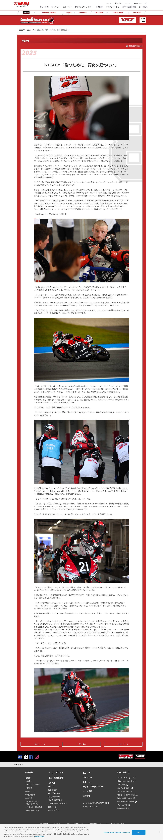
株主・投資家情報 (129, 7)
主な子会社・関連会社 (33, 807)
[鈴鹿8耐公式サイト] (126, 756)
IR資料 (50, 786)
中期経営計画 (30, 795)
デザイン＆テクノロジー (93, 787)
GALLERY (83, 12)
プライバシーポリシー (74, 824)
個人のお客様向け (124, 788)
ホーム (109, 3)
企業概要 (28, 788)
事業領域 (28, 798)
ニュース (128, 3)
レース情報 (143, 7)
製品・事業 (44, 7)
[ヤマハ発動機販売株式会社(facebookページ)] (31, 757)
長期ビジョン (30, 791)
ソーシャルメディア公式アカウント (96, 803)
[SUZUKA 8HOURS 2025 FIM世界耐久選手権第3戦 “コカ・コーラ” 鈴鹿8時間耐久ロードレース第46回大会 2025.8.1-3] (37, 20)
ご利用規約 (43, 824)
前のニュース (39, 744)
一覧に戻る (81, 744)
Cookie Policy (39, 836)
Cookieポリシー (94, 824)
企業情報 (99, 7)
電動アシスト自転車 (124, 781)
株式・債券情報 (54, 797)
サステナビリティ (112, 7)
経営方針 (51, 783)
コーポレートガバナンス (57, 803)
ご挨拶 (27, 778)
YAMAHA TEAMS (49, 12)
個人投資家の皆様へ (55, 800)
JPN (143, 19)
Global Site (137, 3)
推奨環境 (56, 824)
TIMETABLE (118, 12)
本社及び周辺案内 (32, 811)
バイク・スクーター (124, 778)
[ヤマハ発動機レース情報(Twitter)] (26, 757)
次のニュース (123, 744)
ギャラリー (56, 7)
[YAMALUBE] (26, 12)
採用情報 (118, 3)
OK (138, 832)
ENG (143, 22)
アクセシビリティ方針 (115, 824)
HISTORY (99, 12)
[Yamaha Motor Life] (20, 757)
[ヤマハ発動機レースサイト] (127, 20)
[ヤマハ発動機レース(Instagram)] (37, 757)
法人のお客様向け (124, 791)
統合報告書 (52, 790)
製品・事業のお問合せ (125, 801)
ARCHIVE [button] (137, 12)
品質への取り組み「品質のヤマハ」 (32, 803)
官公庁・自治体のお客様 (126, 795)
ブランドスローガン (32, 785)
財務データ (52, 807)
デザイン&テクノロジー (84, 7)
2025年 (22, 30)
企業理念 (28, 781)
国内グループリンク (90, 807)
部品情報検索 (122, 808)
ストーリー (67, 7)
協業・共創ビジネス (124, 798)
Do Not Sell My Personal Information (117, 832)
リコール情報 (122, 805)
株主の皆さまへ (54, 793)
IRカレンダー (53, 810)
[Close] (159, 832)
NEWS (69, 12)
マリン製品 (121, 785)
